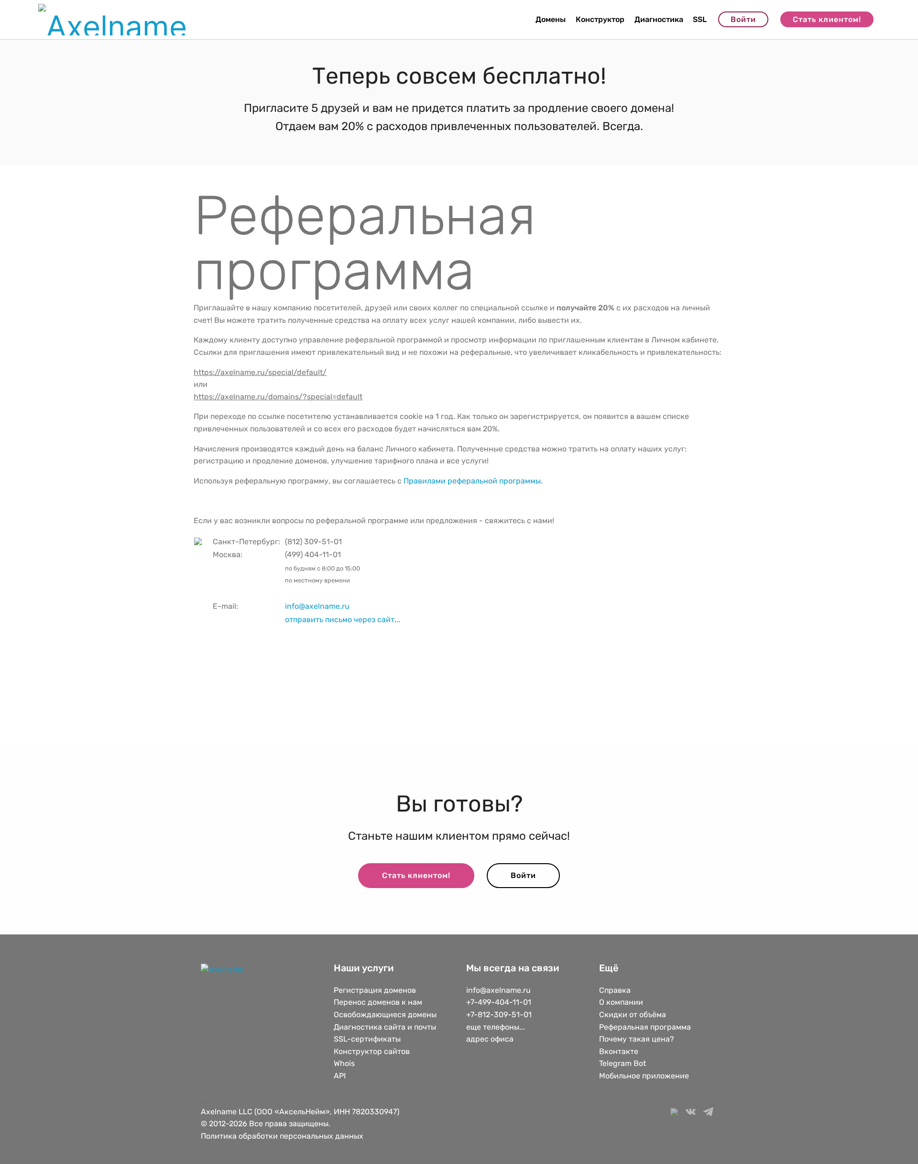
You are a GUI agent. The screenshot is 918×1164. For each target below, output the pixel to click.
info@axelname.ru (317, 606)
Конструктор (600, 19)
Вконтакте (618, 1051)
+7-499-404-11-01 (498, 1002)
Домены (551, 19)
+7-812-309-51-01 (499, 1014)
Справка (615, 990)
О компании (621, 1002)
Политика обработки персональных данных (282, 1136)
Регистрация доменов (375, 990)
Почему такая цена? (636, 1038)
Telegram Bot (622, 1063)
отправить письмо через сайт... (342, 619)
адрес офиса (490, 1038)
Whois (344, 1063)
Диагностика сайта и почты (385, 1027)
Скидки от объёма (632, 1014)
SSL (700, 19)
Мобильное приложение (644, 1075)
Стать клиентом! (827, 19)
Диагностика (658, 19)
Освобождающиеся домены (385, 1014)
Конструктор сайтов (372, 1051)
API (340, 1075)
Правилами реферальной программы (472, 480)
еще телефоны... (495, 1027)
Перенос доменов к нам (378, 1002)
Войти (743, 19)
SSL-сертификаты (368, 1038)
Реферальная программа (645, 1027)
